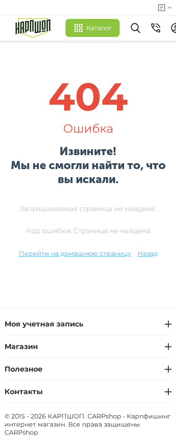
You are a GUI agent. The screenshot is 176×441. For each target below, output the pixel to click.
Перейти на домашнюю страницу (75, 253)
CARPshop (21, 432)
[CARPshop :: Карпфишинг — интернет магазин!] (35, 28)
